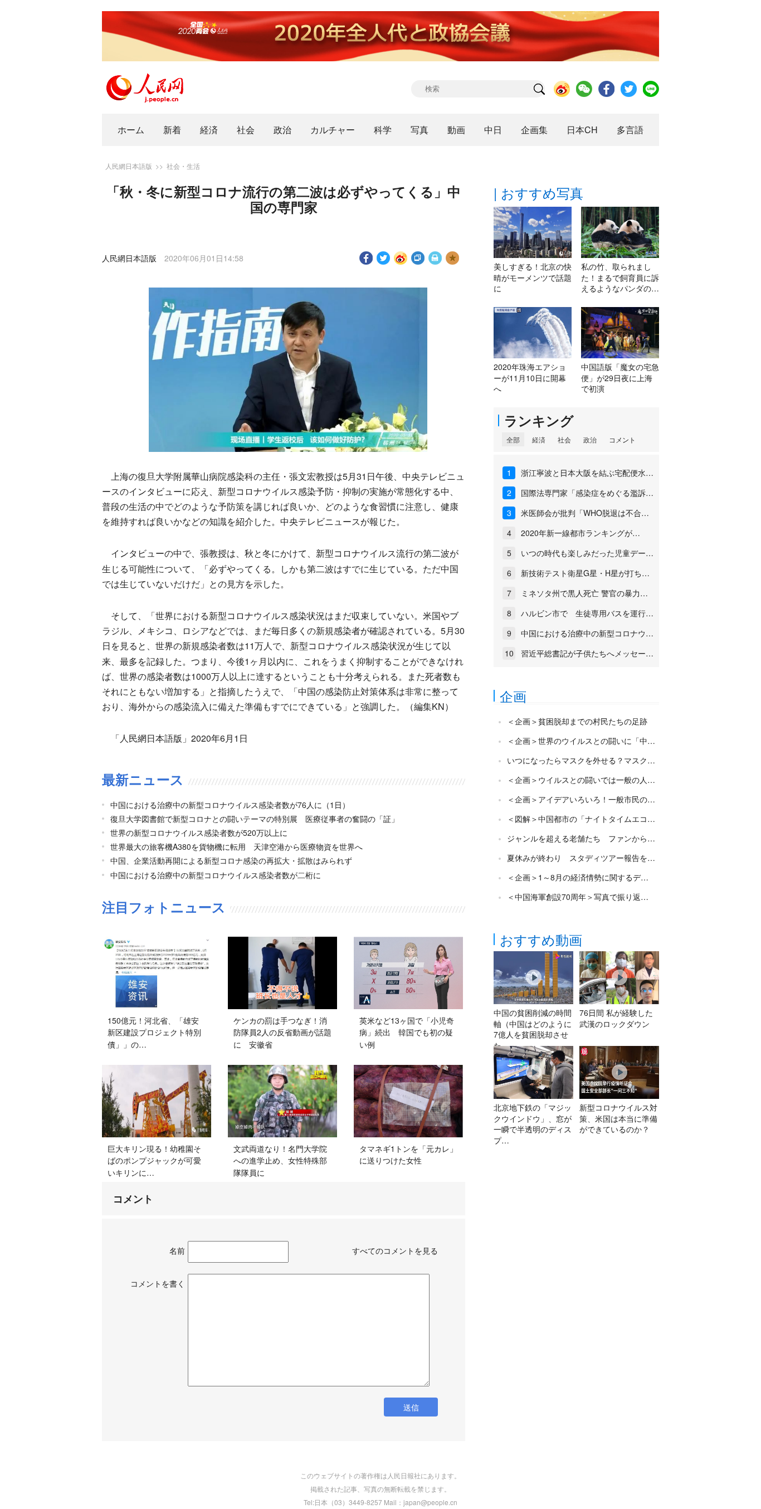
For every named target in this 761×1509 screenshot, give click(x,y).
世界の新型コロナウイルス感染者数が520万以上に (198, 832)
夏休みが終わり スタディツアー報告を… (581, 857)
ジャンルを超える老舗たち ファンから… (581, 838)
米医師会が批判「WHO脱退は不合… (585, 512)
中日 (493, 129)
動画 (456, 129)
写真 (419, 129)
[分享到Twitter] (384, 258)
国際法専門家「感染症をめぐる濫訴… (587, 492)
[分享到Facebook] (366, 258)
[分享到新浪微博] (401, 258)
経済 (209, 129)
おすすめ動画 (541, 939)
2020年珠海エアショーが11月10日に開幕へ (530, 377)
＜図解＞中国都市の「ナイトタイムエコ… (581, 818)
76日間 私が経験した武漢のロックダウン (616, 1018)
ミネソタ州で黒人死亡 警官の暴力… (584, 592)
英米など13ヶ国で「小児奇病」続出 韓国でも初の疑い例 (406, 1032)
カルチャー (332, 129)
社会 (246, 129)
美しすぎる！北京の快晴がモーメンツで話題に (533, 277)
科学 (383, 129)
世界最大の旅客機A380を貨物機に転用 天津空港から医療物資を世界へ (236, 846)
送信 (411, 1407)
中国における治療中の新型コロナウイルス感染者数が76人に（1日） (230, 804)
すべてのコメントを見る (395, 1250)
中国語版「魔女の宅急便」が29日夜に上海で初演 (620, 377)
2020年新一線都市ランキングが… (580, 532)
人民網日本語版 (128, 166)
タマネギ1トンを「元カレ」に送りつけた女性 (408, 1154)
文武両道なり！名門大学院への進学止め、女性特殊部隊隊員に (280, 1160)
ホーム (131, 129)
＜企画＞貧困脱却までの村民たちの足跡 (577, 721)
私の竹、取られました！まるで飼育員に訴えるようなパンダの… (620, 277)
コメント (622, 439)
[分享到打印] (435, 258)
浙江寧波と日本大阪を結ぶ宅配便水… (587, 472)
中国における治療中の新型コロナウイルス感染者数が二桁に (215, 874)
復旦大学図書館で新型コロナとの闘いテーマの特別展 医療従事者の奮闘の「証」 (254, 818)
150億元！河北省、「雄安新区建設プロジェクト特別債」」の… (154, 1032)
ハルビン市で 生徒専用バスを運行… (587, 613)
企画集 (534, 129)
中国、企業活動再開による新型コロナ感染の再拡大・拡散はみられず (231, 860)
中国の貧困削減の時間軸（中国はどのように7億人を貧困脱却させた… (533, 1029)
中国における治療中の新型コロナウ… (587, 633)
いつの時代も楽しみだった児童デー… (587, 552)
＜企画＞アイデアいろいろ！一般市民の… (581, 799)
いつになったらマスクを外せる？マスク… (581, 760)
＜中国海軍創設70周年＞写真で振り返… (577, 896)
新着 (172, 129)
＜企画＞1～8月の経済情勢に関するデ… (577, 877)
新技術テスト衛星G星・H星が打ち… (585, 572)
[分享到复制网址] (418, 258)
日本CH (582, 129)
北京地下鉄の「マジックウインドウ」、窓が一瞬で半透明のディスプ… (533, 1124)
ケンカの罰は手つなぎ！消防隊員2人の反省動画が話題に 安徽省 (282, 1032)
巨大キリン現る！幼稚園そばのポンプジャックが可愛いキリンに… (154, 1160)
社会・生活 (183, 166)
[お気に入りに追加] (453, 258)
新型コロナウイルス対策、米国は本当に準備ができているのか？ (618, 1118)
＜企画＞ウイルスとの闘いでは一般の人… (581, 779)
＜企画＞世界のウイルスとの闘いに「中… (581, 740)
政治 (282, 129)
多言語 (630, 129)
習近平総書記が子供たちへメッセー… (587, 653)
